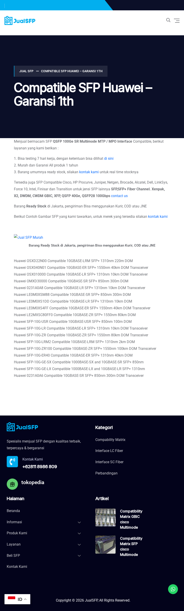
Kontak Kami (17, 566)
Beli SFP (13, 555)
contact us (119, 196)
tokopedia (32, 482)
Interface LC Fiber (109, 451)
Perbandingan (106, 473)
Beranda (13, 511)
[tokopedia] (12, 484)
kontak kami (89, 172)
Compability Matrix (110, 440)
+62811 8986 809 (39, 466)
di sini (109, 158)
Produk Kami (17, 533)
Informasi (14, 522)
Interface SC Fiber (109, 462)
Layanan (14, 544)
